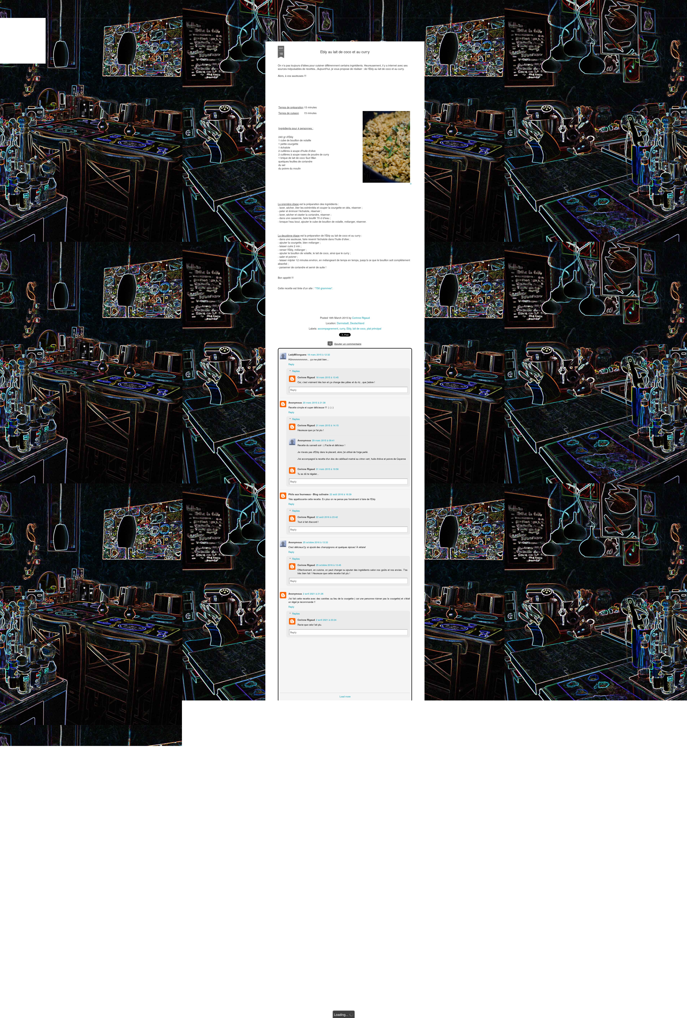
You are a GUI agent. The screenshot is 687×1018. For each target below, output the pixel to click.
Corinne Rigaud (361, 318)
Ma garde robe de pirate (296, 32)
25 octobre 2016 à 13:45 (328, 564)
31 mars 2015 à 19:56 (327, 468)
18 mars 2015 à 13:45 (327, 377)
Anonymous (294, 402)
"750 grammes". (324, 288)
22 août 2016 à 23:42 (326, 516)
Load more (345, 696)
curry (342, 328)
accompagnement (328, 328)
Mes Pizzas (145, 32)
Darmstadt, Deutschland (350, 323)
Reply (291, 364)
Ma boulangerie (222, 32)
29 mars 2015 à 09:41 (323, 440)
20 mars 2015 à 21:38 (314, 402)
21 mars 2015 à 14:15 (327, 425)
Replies (295, 370)
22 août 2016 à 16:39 (340, 494)
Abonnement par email (48, 32)
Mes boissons (241, 32)
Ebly (349, 328)
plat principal (374, 328)
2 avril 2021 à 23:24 (326, 619)
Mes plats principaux (165, 32)
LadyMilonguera (297, 354)
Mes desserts (202, 32)
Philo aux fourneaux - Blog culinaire (308, 494)
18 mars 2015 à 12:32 (318, 354)
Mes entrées (113, 32)
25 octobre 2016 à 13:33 (315, 542)
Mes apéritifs (96, 32)
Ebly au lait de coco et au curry (345, 51)
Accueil (29, 32)
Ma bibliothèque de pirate (265, 32)
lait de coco (359, 328)
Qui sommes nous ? (75, 32)
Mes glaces (186, 32)
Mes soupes (129, 32)
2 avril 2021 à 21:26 (313, 593)
